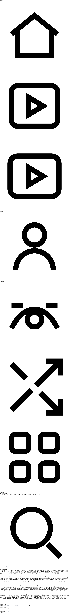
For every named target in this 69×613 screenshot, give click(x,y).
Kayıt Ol (4, 604)
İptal (1, 612)
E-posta (1, 605)
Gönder (3, 612)
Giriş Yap (1, 604)
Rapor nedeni (2, 611)
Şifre (15, 605)
